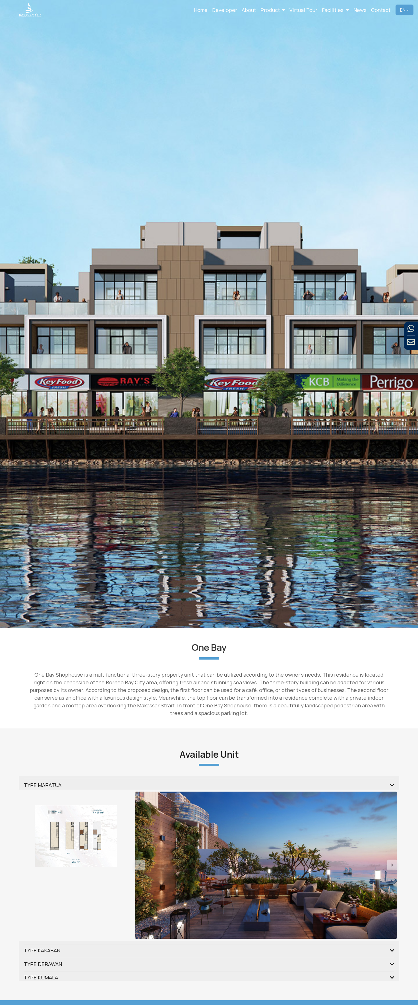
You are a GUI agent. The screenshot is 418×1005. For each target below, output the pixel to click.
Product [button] (270, 10)
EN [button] (402, 10)
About (249, 10)
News (360, 10)
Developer (224, 10)
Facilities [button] (333, 10)
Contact (380, 10)
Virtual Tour (303, 10)
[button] (154, 890)
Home (201, 10)
